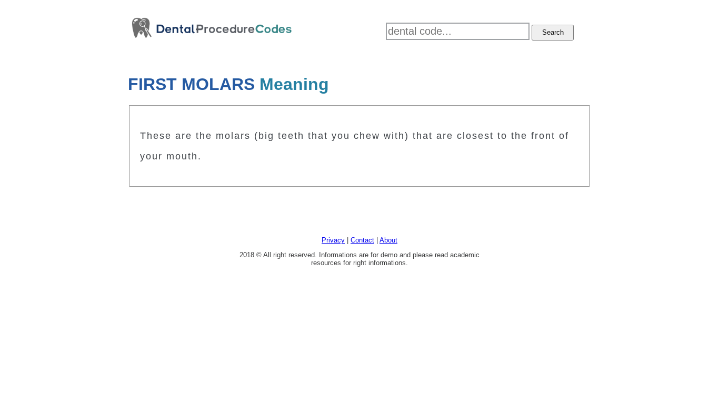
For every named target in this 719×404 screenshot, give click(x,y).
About (388, 240)
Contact (362, 240)
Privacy (333, 240)
